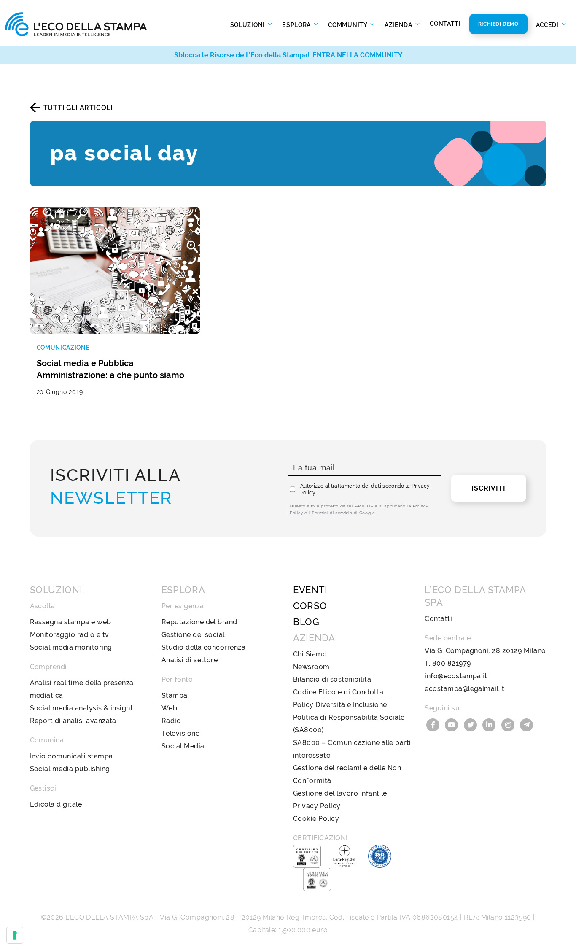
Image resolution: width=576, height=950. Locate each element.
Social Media (183, 746)
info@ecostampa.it (456, 676)
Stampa (174, 695)
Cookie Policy (316, 819)
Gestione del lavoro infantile (340, 793)
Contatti (445, 23)
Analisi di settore (189, 660)
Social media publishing (70, 769)
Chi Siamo (310, 654)
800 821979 (451, 663)
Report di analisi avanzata (73, 721)
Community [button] (348, 24)
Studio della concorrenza (203, 647)
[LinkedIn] (490, 724)
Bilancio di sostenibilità (332, 679)
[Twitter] (471, 724)
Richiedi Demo (498, 24)
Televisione (180, 733)
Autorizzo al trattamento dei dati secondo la (365, 489)
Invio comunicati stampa (71, 756)
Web (169, 708)
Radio (171, 721)
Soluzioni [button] (248, 24)
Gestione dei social (193, 635)
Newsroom (311, 667)
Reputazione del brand (199, 622)
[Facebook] (434, 724)
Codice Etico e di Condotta (338, 692)
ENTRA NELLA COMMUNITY (357, 55)
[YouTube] (453, 724)
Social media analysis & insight (81, 708)
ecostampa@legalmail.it (465, 689)
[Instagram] (509, 724)
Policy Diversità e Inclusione (340, 705)
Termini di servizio (332, 512)
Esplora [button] (297, 24)
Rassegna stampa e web (70, 622)
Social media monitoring (71, 647)
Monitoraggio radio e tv (69, 635)
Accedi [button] (548, 24)
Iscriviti (488, 488)
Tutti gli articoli (78, 108)
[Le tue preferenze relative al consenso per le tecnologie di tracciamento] (15, 935)
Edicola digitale (56, 804)
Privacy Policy (317, 806)
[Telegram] (527, 724)
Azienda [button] (399, 24)
